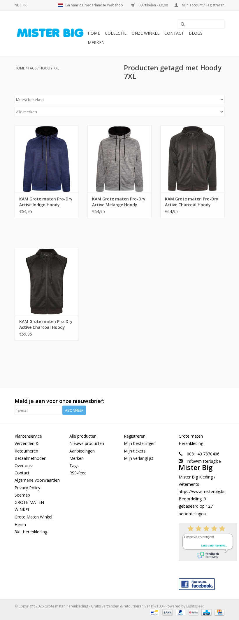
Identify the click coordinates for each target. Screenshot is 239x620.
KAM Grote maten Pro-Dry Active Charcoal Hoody (191, 201)
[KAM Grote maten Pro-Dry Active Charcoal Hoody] (192, 159)
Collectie (115, 33)
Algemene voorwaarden (37, 480)
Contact (174, 33)
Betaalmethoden (30, 458)
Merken (96, 42)
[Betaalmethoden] (153, 612)
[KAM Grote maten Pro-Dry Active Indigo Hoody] (47, 159)
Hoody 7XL (49, 68)
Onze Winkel (145, 33)
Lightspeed (195, 606)
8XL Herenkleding (31, 532)
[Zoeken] (183, 24)
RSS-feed (78, 473)
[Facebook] (202, 583)
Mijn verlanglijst (138, 458)
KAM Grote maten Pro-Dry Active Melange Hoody (118, 201)
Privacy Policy (27, 487)
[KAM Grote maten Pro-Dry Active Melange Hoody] (119, 159)
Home (94, 33)
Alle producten (82, 436)
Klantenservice (28, 436)
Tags (32, 68)
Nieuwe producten (86, 443)
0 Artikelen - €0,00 (153, 5)
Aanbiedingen (82, 451)
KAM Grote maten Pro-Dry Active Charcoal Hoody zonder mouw (46, 324)
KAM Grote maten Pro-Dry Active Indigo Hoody (46, 201)
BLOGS (196, 33)
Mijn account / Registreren (202, 5)
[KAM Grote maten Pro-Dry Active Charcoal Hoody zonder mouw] (47, 281)
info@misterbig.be (204, 461)
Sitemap (22, 495)
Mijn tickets (134, 451)
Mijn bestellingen (140, 443)
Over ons (23, 465)
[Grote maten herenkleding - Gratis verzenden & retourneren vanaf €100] (50, 33)
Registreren (134, 436)
